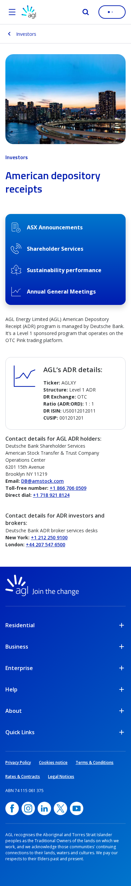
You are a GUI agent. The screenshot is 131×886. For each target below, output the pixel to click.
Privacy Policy (18, 762)
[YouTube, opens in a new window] (76, 808)
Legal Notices (61, 776)
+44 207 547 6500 (45, 544)
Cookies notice (53, 762)
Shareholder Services (55, 248)
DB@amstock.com (42, 481)
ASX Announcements (55, 227)
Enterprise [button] (19, 668)
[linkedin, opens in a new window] (44, 808)
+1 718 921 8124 (51, 495)
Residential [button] (20, 625)
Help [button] (11, 689)
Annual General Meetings (61, 291)
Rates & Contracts (22, 776)
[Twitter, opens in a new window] (60, 808)
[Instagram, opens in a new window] (28, 808)
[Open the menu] (12, 12)
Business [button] (16, 646)
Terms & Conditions (95, 762)
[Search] (85, 12)
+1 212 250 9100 (49, 537)
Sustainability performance (64, 270)
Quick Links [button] (20, 732)
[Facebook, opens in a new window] (12, 808)
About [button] (13, 710)
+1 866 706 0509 (68, 488)
